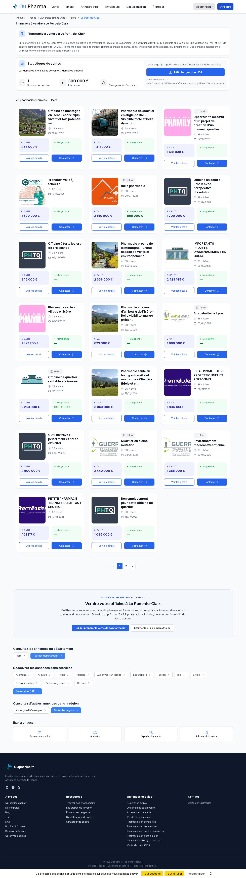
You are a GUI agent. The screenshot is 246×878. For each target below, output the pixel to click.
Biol (179, 674)
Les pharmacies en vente (141, 807)
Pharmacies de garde (78, 812)
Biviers (196, 674)
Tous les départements (46, 655)
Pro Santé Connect (15, 826)
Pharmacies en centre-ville (141, 821)
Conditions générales (118, 866)
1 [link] (119, 566)
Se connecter (204, 6)
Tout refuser (174, 873)
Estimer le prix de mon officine (152, 627)
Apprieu (81, 674)
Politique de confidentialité (144, 866)
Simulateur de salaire (77, 821)
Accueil (21, 17)
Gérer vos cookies (15, 835)
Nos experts (12, 807)
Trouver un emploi (137, 802)
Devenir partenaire (15, 831)
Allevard (42, 674)
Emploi (69, 6)
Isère (19, 655)
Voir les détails (34, 158)
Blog (7, 812)
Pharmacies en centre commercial (145, 831)
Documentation (136, 6)
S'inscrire (225, 6)
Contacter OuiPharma (199, 802)
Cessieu (81, 683)
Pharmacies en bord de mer (142, 835)
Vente (55, 6)
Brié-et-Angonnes (55, 683)
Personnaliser (196, 873)
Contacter (64, 158)
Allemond (21, 674)
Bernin (162, 674)
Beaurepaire (140, 674)
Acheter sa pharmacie (139, 812)
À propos (158, 6)
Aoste (62, 674)
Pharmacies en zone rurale (142, 826)
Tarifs (8, 817)
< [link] (113, 566)
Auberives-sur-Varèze (109, 674)
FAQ (7, 821)
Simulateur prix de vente (79, 817)
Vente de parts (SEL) (138, 845)
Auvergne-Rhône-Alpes (29, 710)
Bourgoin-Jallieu (25, 683)
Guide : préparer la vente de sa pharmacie (100, 627)
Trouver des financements (80, 802)
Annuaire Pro (89, 6)
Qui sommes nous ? (16, 802)
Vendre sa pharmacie (139, 817)
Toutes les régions (64, 710)
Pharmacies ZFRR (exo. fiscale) (144, 840)
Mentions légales (96, 866)
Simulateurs (112, 6)
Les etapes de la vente (79, 807)
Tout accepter (152, 873)
